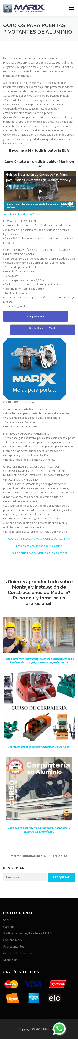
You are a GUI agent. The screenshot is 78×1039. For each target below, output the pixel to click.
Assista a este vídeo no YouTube (23, 214)
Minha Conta (11, 960)
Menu (71, 8)
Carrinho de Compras (17, 953)
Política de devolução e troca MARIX (27, 933)
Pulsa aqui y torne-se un (39, 660)
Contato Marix (12, 940)
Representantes (13, 946)
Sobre (7, 920)
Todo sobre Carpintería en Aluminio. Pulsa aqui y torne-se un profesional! (39, 829)
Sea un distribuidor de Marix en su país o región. (39, 553)
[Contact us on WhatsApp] (59, 1028)
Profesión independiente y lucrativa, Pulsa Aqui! (39, 746)
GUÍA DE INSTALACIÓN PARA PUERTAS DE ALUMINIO (39, 539)
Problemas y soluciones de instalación (39, 546)
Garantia (9, 927)
